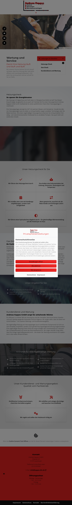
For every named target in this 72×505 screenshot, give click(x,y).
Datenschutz (31, 275)
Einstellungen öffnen (36, 262)
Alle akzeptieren (36, 270)
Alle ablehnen (36, 266)
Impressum (41, 275)
